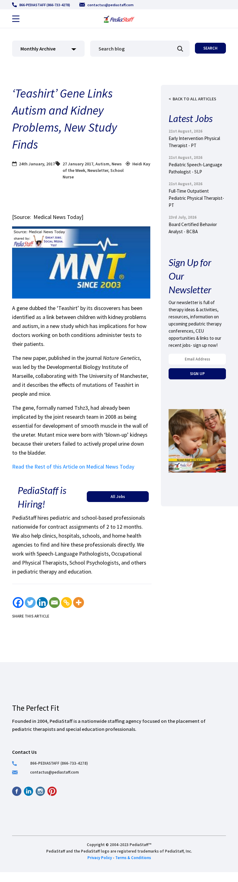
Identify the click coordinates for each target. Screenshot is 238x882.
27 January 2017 (78, 164)
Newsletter (97, 170)
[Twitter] (30, 602)
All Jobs (118, 496)
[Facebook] (18, 602)
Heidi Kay (141, 164)
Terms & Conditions (133, 857)
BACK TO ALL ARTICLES (194, 99)
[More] (78, 602)
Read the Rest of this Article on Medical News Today (73, 466)
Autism (102, 164)
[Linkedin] (42, 602)
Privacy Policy (99, 857)
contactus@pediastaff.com (110, 4)
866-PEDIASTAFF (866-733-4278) (44, 4)
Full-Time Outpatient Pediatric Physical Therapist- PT (196, 198)
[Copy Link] (66, 602)
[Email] (54, 602)
